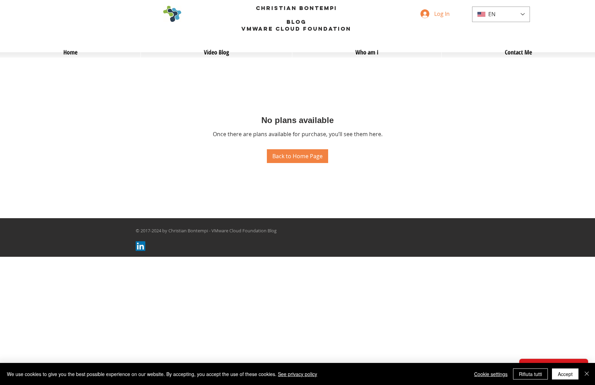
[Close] (587, 373)
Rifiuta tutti (530, 374)
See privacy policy (297, 374)
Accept (565, 374)
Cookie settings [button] (491, 374)
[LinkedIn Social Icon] (140, 246)
